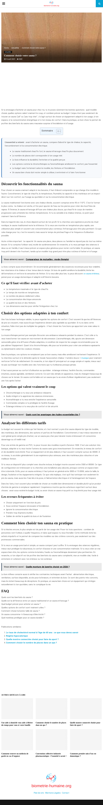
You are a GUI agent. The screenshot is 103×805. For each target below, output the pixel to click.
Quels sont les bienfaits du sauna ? (17, 597)
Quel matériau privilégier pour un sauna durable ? (22, 618)
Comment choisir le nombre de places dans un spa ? (31, 642)
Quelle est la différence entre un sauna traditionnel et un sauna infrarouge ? (35, 601)
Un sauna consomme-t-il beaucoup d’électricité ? (23, 614)
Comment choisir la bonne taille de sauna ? (20, 611)
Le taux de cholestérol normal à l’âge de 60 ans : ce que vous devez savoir (42, 632)
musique (85, 358)
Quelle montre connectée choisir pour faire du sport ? (32, 639)
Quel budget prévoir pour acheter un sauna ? (21, 604)
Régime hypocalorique (17, 636)
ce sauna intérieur (91, 273)
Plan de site (39, 793)
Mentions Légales (53, 793)
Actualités (8, 52)
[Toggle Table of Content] (57, 131)
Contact (65, 793)
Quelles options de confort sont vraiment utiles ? (23, 607)
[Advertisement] (51, 87)
